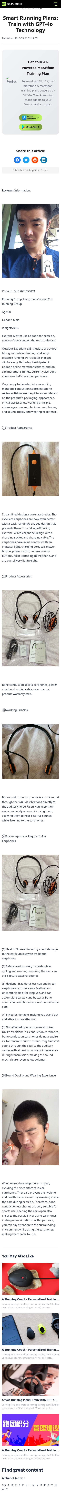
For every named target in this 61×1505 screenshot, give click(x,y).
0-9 (4, 1485)
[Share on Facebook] (17, 160)
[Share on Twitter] (26, 160)
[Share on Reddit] (35, 160)
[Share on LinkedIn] (43, 160)
